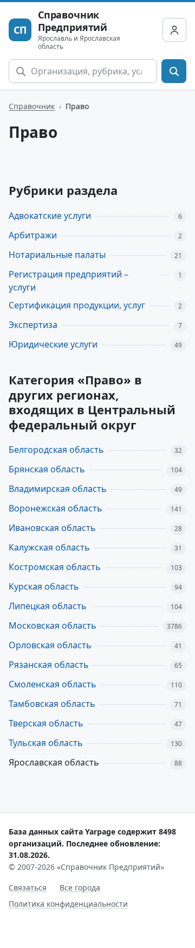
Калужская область (49, 547)
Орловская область (50, 645)
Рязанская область (49, 665)
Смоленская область (52, 684)
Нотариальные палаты (57, 255)
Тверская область (46, 723)
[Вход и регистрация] (174, 30)
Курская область (44, 586)
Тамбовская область (52, 704)
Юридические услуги (53, 344)
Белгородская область (56, 450)
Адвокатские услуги (50, 216)
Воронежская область (55, 508)
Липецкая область (48, 606)
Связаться (28, 887)
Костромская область (55, 567)
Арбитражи (33, 235)
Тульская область (46, 743)
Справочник (32, 106)
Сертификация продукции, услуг (77, 305)
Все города (80, 887)
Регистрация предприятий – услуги (68, 281)
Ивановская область (52, 528)
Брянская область (47, 469)
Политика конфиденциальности (68, 904)
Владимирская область (58, 489)
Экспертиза (33, 325)
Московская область (52, 625)
